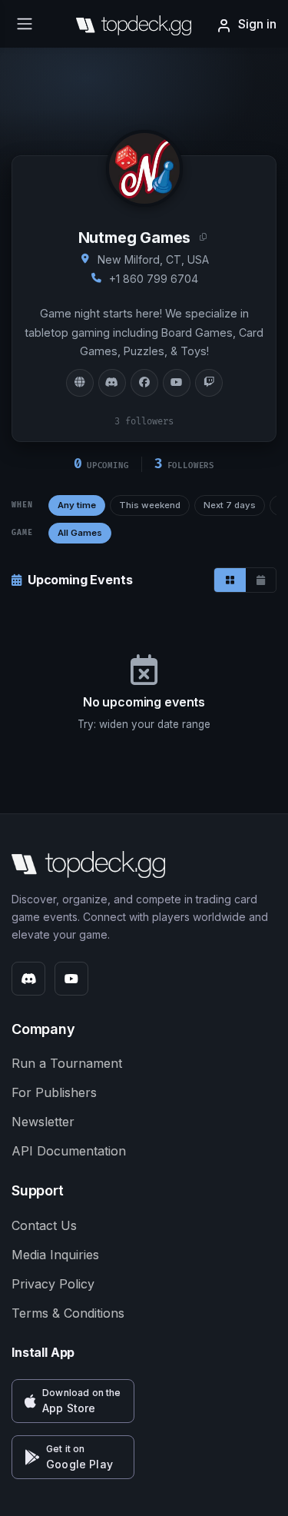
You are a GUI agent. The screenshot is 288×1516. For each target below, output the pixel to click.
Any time (77, 505)
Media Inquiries (55, 1254)
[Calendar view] (261, 580)
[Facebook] (144, 383)
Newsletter (43, 1121)
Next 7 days (230, 505)
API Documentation (69, 1151)
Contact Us (44, 1225)
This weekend (149, 505)
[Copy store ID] (203, 237)
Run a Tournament (67, 1063)
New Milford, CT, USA (153, 259)
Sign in (257, 24)
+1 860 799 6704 (153, 278)
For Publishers (54, 1092)
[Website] (80, 383)
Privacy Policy (53, 1284)
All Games (80, 532)
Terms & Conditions (68, 1313)
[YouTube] (176, 383)
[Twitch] (209, 383)
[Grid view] (230, 580)
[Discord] (112, 383)
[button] (73, 1401)
